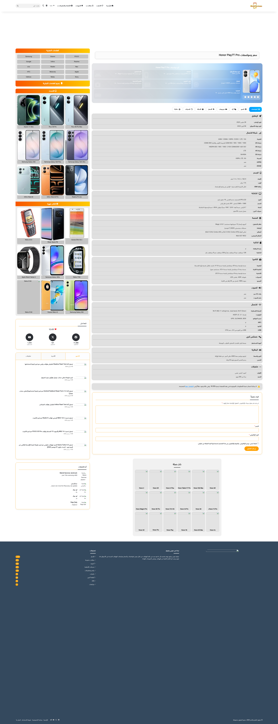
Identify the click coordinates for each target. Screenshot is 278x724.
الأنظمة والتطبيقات (65, 6)
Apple (77, 72)
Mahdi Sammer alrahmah (68, 473)
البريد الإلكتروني (254, 435)
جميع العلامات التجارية (51, 83)
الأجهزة (79, 6)
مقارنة (176, 109)
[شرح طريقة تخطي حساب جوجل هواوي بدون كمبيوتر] (80, 383)
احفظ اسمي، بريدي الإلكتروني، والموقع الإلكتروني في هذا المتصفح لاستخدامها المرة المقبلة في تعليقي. (227, 444)
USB (259, 330)
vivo (28, 67)
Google (28, 62)
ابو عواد (75, 490)
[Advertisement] (139, 30)
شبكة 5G (258, 154)
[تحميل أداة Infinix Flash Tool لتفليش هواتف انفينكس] (80, 409)
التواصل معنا (189, 386)
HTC (28, 72)
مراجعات (91, 584)
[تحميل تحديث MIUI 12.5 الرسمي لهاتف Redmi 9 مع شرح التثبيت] (80, 423)
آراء (232, 109)
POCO (76, 57)
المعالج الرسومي (256, 236)
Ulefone (28, 77)
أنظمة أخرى (90, 577)
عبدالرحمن (74, 484)
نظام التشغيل (257, 224)
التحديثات (187, 109)
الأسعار (210, 109)
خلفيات (92, 574)
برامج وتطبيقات (89, 571)
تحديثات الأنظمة (89, 567)
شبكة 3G (258, 147)
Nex (76, 67)
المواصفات (254, 109)
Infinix (53, 62)
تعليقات (28, 356)
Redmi (52, 67)
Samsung (28, 57)
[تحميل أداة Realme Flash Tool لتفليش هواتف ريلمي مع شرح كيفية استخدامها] (80, 369)
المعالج (259, 232)
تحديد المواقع (257, 319)
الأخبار (100, 6)
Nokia (53, 77)
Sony (77, 77)
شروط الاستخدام (26, 720)
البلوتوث (258, 315)
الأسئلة (199, 109)
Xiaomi (52, 57)
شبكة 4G (258, 151)
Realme (76, 62)
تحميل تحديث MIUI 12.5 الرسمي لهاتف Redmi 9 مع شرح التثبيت (53, 418)
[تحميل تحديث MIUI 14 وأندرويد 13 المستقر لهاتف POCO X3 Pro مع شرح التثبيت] (80, 436)
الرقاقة (259, 228)
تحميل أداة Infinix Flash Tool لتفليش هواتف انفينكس (56, 405)
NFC (259, 322)
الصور (242, 109)
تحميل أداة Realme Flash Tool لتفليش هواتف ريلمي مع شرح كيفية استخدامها (49, 364)
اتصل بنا (18, 720)
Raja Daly (74, 502)
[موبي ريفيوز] (256, 5)
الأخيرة (53, 356)
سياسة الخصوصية (37, 720)
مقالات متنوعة (89, 560)
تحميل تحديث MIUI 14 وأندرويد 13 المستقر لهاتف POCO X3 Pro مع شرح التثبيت (47, 431)
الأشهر (78, 356)
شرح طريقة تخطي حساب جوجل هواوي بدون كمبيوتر (57, 378)
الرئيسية (109, 6)
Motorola (53, 72)
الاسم (256, 426)
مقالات (89, 6)
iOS (93, 581)
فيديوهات (222, 109)
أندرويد (92, 564)
